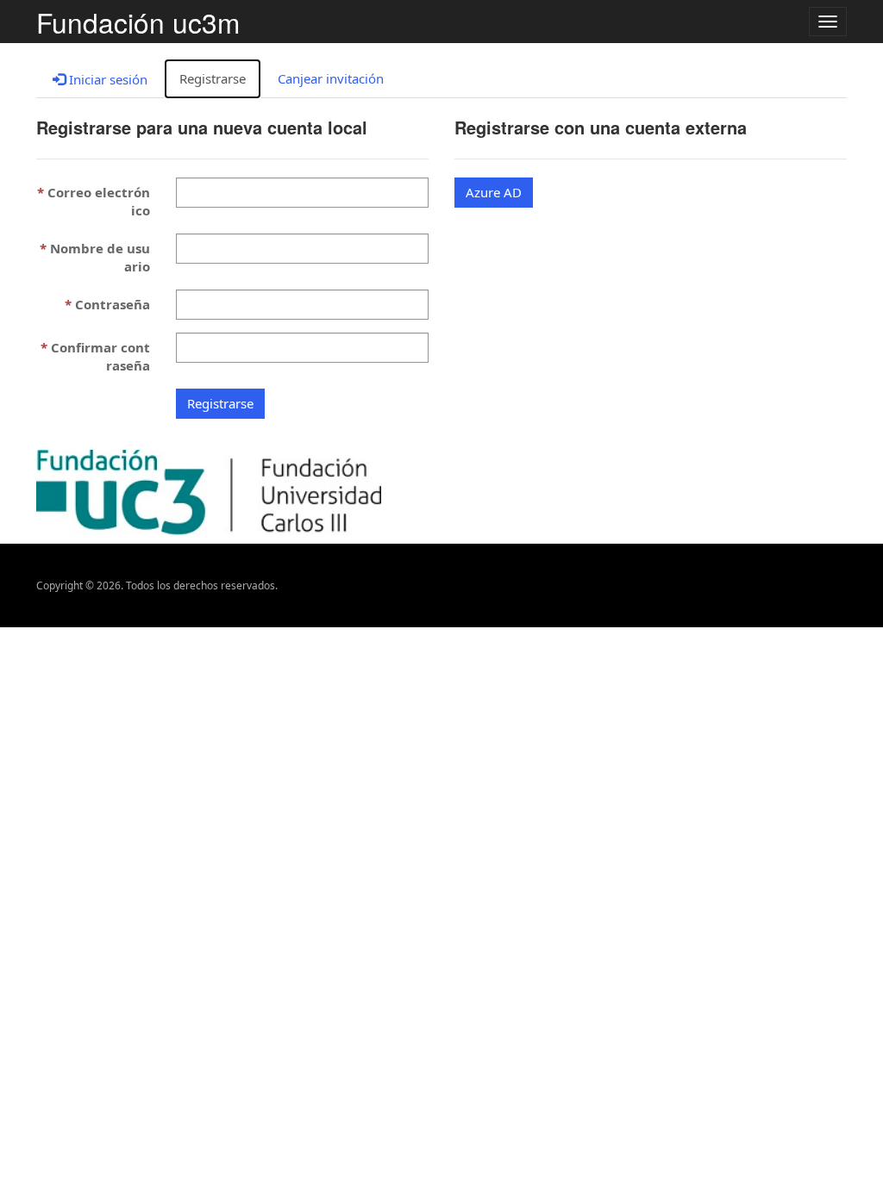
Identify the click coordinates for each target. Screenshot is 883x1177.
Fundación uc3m (138, 22)
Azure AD (494, 192)
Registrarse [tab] (212, 78)
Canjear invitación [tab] (331, 78)
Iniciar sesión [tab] (106, 79)
